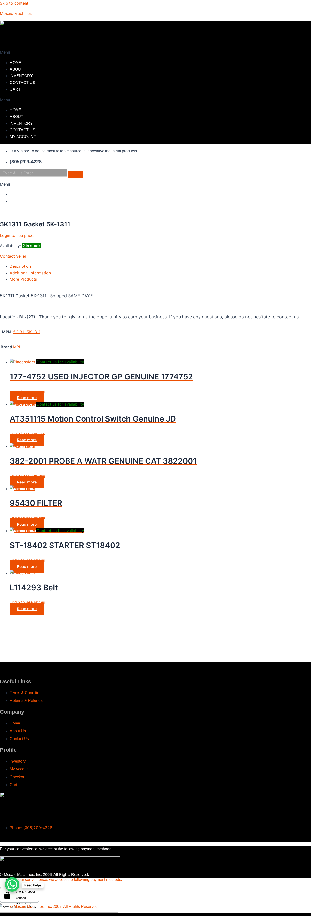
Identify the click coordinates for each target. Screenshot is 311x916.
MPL (17, 346)
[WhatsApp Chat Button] (12, 884)
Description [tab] (20, 266)
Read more (27, 397)
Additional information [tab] (30, 272)
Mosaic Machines (16, 13)
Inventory (21, 76)
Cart (15, 89)
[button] (116, 52)
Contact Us (22, 83)
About (16, 69)
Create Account (28, 201)
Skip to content (14, 3)
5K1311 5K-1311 (26, 331)
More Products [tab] (23, 279)
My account (23, 137)
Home (15, 63)
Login (16, 194)
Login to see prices (17, 235)
